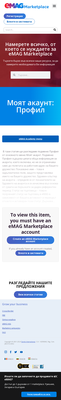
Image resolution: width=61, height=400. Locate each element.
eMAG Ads (6, 324)
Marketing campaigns (11, 328)
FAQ (4, 332)
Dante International (28, 342)
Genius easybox (9, 319)
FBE (3, 315)
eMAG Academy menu (30, 138)
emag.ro (10, 359)
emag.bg (22, 359)
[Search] (54, 30)
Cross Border (8, 311)
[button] (54, 6)
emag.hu (34, 359)
